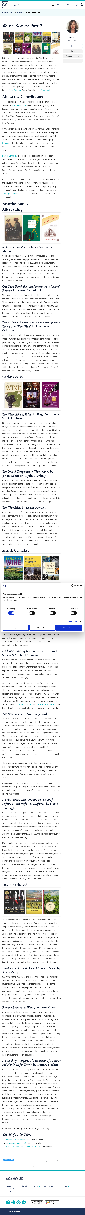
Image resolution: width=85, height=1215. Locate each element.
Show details (73, 621)
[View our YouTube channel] (24, 1202)
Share (73, 51)
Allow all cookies (69, 628)
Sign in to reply (8, 1159)
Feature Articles (7, 12)
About (8, 1186)
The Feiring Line (19, 105)
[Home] (5, 4)
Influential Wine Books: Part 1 (18, 1140)
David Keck (45, 90)
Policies (9, 1191)
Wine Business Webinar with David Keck (23, 1147)
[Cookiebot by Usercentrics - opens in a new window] (72, 586)
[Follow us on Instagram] (18, 1202)
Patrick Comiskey (9, 156)
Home (73, 61)
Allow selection (42, 628)
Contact (64, 1186)
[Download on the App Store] (37, 1202)
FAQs (36, 1186)
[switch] (32, 613)
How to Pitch (11, 1189)
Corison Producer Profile (16, 1143)
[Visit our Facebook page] (8, 1202)
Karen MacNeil (25, 704)
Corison (5, 143)
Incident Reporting (49, 1186)
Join (68, 5)
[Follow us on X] (13, 1202)
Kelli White (20, 12)
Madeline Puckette (46, 704)
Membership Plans (22, 1186)
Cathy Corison (15, 90)
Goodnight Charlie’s (10, 193)
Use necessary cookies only (15, 628)
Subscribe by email (72, 56)
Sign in (76, 5)
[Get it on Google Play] (52, 1202)
